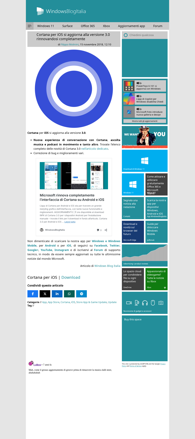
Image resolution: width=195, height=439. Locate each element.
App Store (53, 302)
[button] (30, 26)
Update (112, 302)
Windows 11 (45, 26)
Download (70, 277)
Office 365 (88, 26)
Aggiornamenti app (131, 26)
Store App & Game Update (91, 302)
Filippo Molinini (70, 44)
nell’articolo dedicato (94, 148)
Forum (157, 26)
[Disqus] (73, 397)
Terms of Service (136, 366)
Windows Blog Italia (107, 266)
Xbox (106, 26)
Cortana (65, 302)
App (44, 302)
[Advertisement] (74, 331)
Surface (67, 26)
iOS (73, 302)
